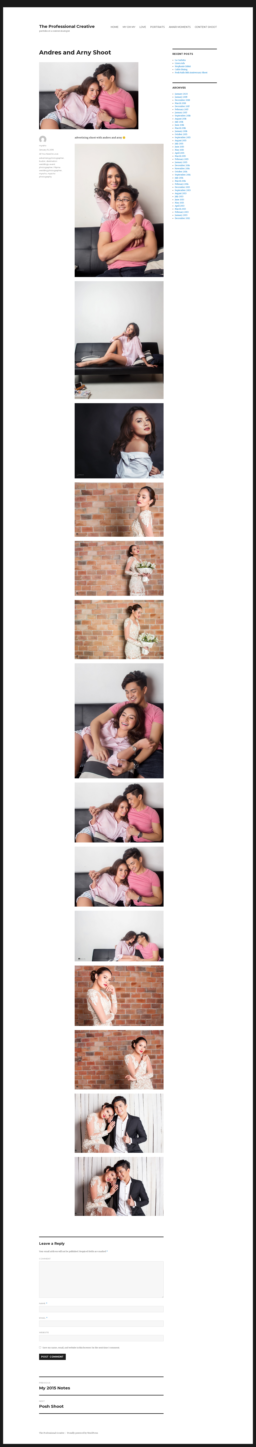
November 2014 (182, 168)
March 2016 (180, 128)
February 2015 (181, 159)
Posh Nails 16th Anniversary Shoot (191, 72)
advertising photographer (51, 158)
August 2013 (181, 193)
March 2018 (180, 103)
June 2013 (179, 199)
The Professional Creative (67, 26)
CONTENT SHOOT (206, 27)
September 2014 (183, 175)
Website (44, 1332)
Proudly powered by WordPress (82, 1433)
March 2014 (180, 181)
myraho (42, 145)
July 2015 (179, 143)
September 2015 (183, 137)
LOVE (142, 27)
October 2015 (181, 134)
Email (43, 1318)
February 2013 (182, 212)
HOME (115, 27)
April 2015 (179, 153)
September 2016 (183, 115)
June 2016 (179, 125)
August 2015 (180, 140)
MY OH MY (129, 27)
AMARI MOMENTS (180, 27)
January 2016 (181, 131)
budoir (42, 161)
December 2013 (182, 187)
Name (43, 1303)
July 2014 (179, 178)
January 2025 (181, 94)
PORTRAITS (157, 27)
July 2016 (179, 122)
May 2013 (179, 203)
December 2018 (182, 100)
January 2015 (181, 162)
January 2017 (181, 112)
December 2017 (182, 106)
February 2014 (182, 184)
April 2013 (179, 206)
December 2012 (182, 218)
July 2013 (179, 196)
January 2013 (181, 215)
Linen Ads (180, 63)
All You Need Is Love (48, 154)
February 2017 (181, 109)
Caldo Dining (181, 69)
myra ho (43, 173)
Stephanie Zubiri (183, 66)
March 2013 (180, 209)
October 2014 (181, 171)
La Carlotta (180, 60)
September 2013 (183, 190)
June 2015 (179, 147)
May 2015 (179, 150)
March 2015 (180, 156)
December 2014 (182, 165)
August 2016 (180, 119)
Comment (45, 1258)
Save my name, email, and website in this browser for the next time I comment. (81, 1347)
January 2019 (181, 97)
